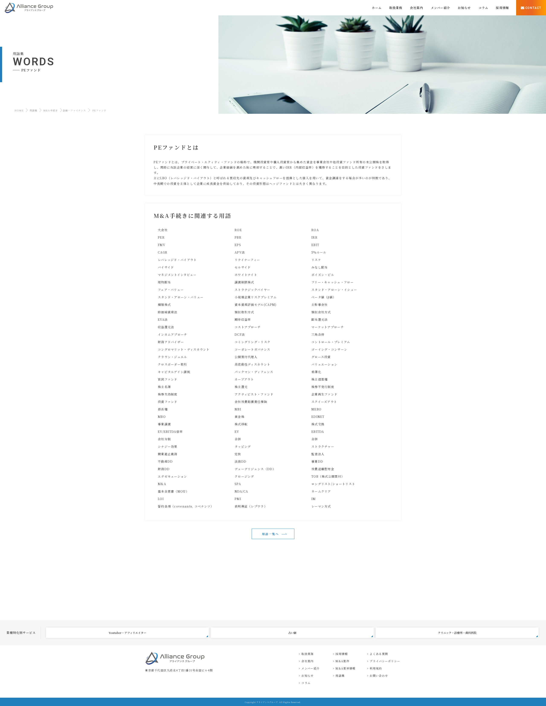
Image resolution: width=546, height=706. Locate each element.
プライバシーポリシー (385, 661)
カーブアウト (244, 379)
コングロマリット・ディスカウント (184, 349)
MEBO (316, 409)
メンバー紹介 (310, 668)
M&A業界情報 (345, 668)
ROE (238, 230)
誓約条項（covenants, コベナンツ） (186, 506)
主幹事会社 (319, 304)
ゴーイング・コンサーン (329, 349)
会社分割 (164, 439)
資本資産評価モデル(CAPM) (256, 304)
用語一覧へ (270, 534)
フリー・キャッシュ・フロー (332, 282)
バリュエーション (324, 364)
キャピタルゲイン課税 (174, 372)
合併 (238, 439)
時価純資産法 (167, 312)
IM (313, 499)
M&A (162, 484)
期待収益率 (243, 319)
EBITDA (317, 431)
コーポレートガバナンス (252, 349)
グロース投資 (321, 357)
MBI (238, 409)
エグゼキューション (172, 476)
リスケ (316, 260)
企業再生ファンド (324, 394)
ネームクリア (321, 491)
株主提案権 (319, 379)
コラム (306, 683)
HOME (19, 110)
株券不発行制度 (322, 387)
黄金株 (239, 416)
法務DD (240, 461)
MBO (162, 416)
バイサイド (166, 267)
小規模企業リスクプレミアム (256, 297)
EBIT (315, 245)
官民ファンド (167, 379)
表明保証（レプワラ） (251, 506)
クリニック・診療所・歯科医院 (457, 633)
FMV (161, 245)
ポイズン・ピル (322, 275)
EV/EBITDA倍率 (170, 431)
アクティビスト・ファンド (254, 394)
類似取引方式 (244, 312)
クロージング (244, 476)
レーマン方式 (321, 506)
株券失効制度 (167, 394)
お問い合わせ (379, 676)
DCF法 (240, 334)
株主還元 (241, 387)
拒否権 (163, 409)
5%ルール (319, 252)
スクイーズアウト (324, 402)
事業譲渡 (164, 424)
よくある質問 (379, 654)
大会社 (163, 230)
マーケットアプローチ (327, 327)
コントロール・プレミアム (330, 342)
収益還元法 (166, 327)
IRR (314, 237)
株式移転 (241, 424)
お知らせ (307, 676)
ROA (315, 230)
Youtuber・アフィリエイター (127, 633)
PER (161, 237)
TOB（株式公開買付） (327, 476)
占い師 (292, 633)
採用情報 (341, 654)
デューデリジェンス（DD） (255, 469)
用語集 (34, 110)
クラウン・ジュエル (172, 357)
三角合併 (317, 334)
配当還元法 (319, 319)
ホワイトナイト (246, 275)
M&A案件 (342, 661)
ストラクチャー (322, 446)
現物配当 (164, 282)
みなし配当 (319, 267)
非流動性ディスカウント (252, 364)
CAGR (162, 252)
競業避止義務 (167, 454)
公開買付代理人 (246, 357)
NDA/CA (241, 491)
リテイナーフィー (247, 260)
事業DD (317, 461)
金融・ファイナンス (74, 110)
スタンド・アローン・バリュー (180, 297)
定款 (238, 454)
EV (237, 431)
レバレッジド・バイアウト (177, 260)
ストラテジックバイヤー (252, 289)
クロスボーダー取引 (172, 364)
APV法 (240, 252)
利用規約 (376, 668)
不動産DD (165, 461)
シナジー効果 (167, 446)
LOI (161, 499)
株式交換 (317, 424)
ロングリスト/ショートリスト (333, 484)
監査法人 (317, 454)
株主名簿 (164, 387)
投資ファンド (167, 402)
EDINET (318, 416)
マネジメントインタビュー (177, 275)
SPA (238, 484)
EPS (238, 245)
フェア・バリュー (171, 289)
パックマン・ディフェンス (254, 372)
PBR (238, 237)
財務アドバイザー (171, 342)
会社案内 (307, 661)
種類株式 (164, 304)
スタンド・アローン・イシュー (334, 289)
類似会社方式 (321, 312)
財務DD (164, 469)
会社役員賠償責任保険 (251, 402)
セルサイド (243, 267)
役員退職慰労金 (322, 469)
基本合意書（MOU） (173, 491)
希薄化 (316, 372)
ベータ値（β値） (323, 297)
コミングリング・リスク (252, 342)
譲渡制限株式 (244, 282)
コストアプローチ (248, 327)
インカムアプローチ (172, 334)
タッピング (243, 446)
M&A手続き (50, 110)
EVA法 (163, 319)
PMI (238, 499)
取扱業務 (307, 654)
